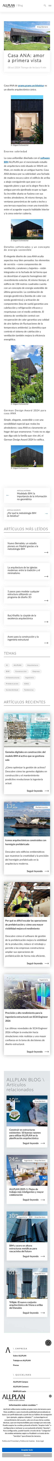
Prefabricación (12, 684)
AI (7, 665)
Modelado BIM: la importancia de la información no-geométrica (32, 496)
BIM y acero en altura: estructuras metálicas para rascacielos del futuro (23, 1249)
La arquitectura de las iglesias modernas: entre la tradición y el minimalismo (24, 570)
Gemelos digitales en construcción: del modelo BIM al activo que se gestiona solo (25, 756)
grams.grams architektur (31, 86)
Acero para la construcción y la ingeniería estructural (23, 638)
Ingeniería (29, 677)
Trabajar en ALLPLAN (22, 1361)
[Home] (9, 6)
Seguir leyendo (35, 791)
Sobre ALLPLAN (19, 1356)
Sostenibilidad (12, 690)
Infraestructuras (13, 677)
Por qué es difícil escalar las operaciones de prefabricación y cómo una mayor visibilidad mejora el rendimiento (26, 925)
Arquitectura (42, 27)
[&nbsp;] (8, 495)
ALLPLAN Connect (20, 1387)
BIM (7, 671)
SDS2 (26, 684)
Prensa (16, 1365)
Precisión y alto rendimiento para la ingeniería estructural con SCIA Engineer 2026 (26, 1017)
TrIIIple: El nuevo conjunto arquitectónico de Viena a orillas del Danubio (26, 1305)
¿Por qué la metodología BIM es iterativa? (21, 514)
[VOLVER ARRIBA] (48, 1343)
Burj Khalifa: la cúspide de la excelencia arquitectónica (22, 616)
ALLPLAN (17, 665)
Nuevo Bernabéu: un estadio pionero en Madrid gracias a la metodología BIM (23, 546)
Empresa (36, 671)
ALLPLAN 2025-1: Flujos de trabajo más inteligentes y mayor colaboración (26, 1192)
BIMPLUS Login (19, 1391)
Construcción (21, 671)
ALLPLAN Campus (20, 1382)
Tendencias (29, 690)
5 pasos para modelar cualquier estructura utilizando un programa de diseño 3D (23, 594)
